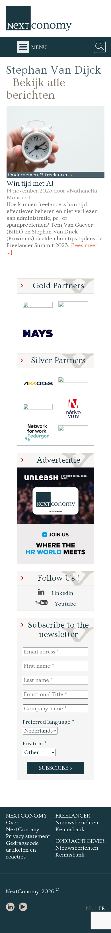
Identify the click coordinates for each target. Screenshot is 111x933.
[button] (55, 138)
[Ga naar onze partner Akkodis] (38, 383)
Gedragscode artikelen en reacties (22, 850)
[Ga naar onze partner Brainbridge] (38, 308)
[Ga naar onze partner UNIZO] (73, 383)
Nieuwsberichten (77, 823)
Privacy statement (28, 836)
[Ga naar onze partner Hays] (38, 333)
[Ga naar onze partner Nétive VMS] (73, 408)
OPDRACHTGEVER (80, 841)
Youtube (64, 604)
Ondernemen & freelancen (39, 175)
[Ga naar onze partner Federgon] (38, 433)
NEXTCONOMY (26, 816)
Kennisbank (70, 829)
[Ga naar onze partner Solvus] (38, 408)
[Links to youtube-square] (24, 907)
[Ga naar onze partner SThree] (73, 308)
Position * (34, 743)
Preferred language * (48, 722)
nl (89, 908)
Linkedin (61, 593)
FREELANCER (73, 816)
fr (102, 908)
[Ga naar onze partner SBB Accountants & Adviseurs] (73, 433)
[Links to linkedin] (11, 907)
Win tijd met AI (30, 183)
